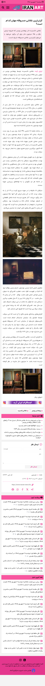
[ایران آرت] (33, 7)
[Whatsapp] (17, 489)
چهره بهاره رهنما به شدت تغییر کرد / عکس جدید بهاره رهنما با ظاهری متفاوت (23, 569)
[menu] (8, 7)
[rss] (24, 660)
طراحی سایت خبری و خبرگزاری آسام (20, 670)
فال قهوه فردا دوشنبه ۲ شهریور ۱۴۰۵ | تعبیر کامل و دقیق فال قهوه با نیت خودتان (23, 547)
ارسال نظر (33, 467)
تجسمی (34, 475)
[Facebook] (22, 489)
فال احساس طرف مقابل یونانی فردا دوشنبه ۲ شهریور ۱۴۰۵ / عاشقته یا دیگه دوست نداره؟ (24, 540)
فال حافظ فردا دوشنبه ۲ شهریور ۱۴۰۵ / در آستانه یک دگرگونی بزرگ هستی (24, 554)
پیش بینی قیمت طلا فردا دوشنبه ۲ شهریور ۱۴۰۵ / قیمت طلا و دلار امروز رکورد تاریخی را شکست (23, 503)
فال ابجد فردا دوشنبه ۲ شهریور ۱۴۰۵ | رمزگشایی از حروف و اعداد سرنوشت (23, 518)
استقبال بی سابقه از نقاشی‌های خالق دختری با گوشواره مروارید (23, 437)
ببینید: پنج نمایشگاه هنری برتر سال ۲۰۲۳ (27, 429)
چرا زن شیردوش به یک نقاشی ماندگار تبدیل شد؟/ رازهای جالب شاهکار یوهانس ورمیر (22, 421)
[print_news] (13, 489)
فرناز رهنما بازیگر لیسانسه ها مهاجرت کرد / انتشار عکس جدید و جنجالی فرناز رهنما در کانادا (23, 562)
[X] (27, 489)
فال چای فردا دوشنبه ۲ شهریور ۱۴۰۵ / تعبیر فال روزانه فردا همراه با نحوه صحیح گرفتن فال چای (24, 532)
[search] (3, 7)
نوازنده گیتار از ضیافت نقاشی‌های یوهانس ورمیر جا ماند (22, 432)
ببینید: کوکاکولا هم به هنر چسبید (29, 426)
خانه (40, 475)
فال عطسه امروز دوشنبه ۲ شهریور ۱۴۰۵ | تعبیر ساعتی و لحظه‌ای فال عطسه (23, 510)
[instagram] (20, 660)
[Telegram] (32, 489)
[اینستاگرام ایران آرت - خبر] (22, 402)
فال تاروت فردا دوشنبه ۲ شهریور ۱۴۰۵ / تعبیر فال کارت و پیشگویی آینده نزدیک (23, 525)
